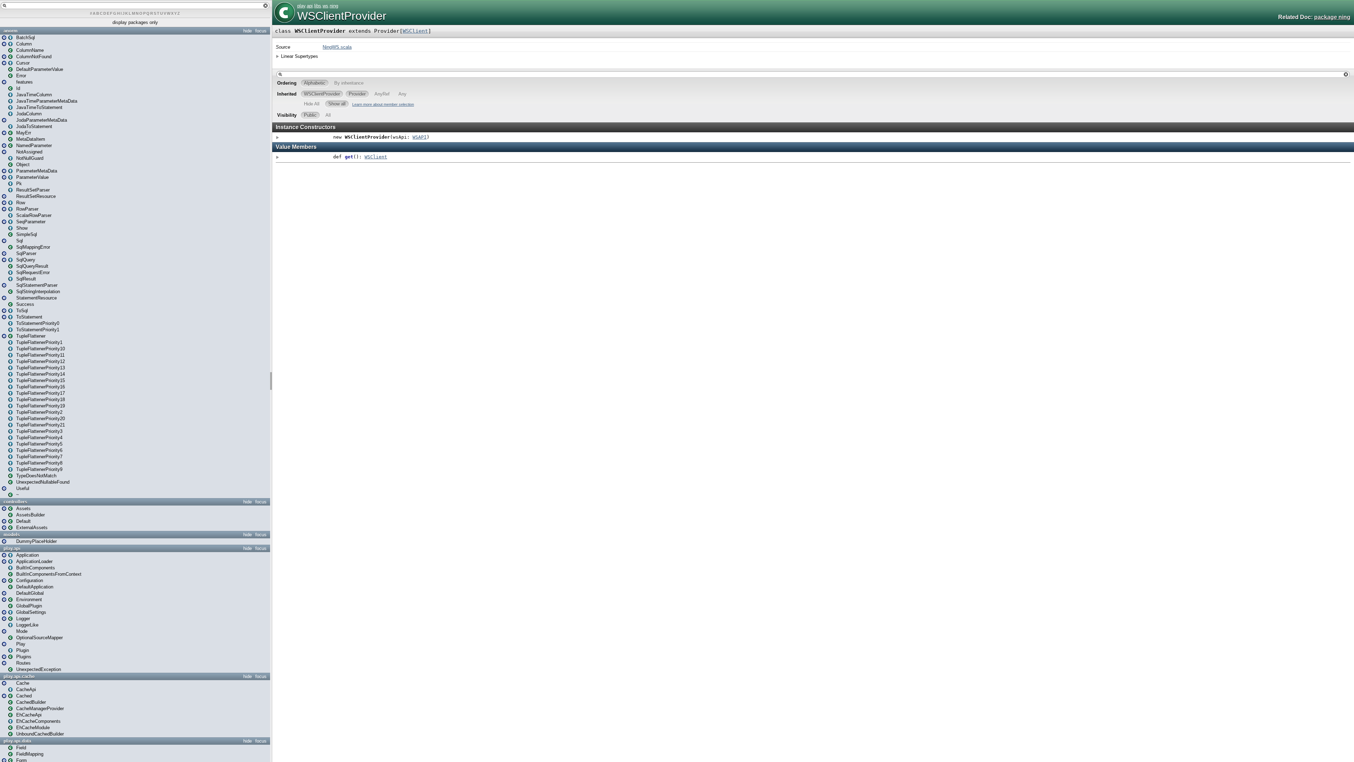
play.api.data (17, 741)
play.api (12, 548)
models (12, 534)
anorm (11, 31)
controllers (15, 501)
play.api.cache (19, 676)
